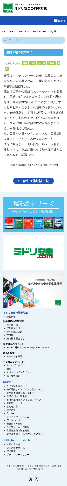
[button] (33, 20)
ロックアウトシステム (18, 417)
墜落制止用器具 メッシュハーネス (24, 399)
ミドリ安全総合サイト (18, 386)
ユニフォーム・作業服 (18, 427)
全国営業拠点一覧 (39, 31)
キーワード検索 (14, 356)
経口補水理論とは (16, 338)
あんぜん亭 (12, 406)
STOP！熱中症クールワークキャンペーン (28, 347)
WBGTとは (12, 335)
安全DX (10, 413)
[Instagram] (55, 32)
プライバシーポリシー (18, 454)
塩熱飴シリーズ (14, 403)
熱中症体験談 (13, 375)
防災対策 (11, 410)
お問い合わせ (13, 444)
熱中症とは (12, 325)
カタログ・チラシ (9, 31)
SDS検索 (11, 451)
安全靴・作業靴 (14, 423)
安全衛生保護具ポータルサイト (22, 393)
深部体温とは (13, 328)
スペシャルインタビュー (19, 372)
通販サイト (24, 31)
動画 (9, 368)
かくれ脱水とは (14, 331)
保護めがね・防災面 (17, 396)
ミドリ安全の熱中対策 (30, 8)
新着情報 (11, 316)
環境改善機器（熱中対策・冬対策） (25, 434)
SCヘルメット (14, 420)
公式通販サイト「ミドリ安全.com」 (25, 389)
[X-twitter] (51, 32)
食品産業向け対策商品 (18, 430)
